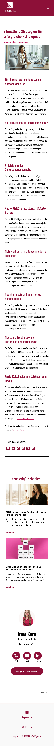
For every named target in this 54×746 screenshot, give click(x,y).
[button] (8, 448)
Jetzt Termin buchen (25, 418)
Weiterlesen (10, 532)
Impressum (27, 717)
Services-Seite (18, 430)
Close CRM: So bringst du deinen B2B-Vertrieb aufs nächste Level (24, 568)
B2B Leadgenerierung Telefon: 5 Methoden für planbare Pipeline (26, 513)
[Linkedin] (27, 712)
